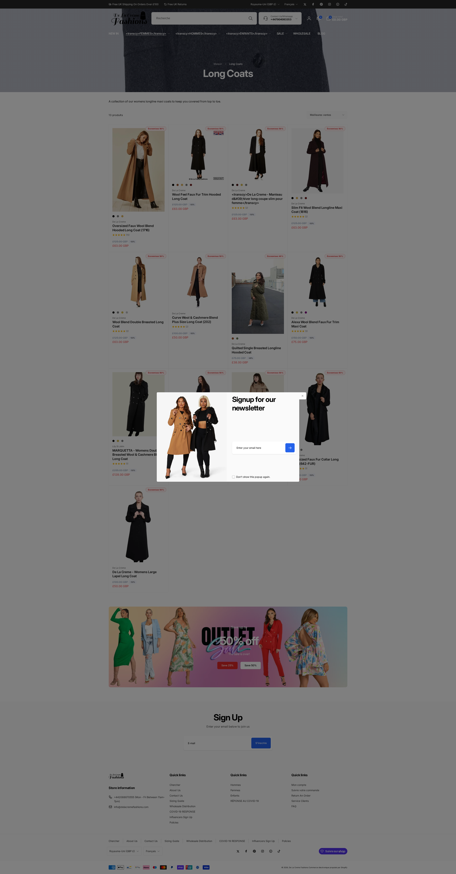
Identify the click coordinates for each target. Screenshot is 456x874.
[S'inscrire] (290, 447)
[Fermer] (302, 395)
